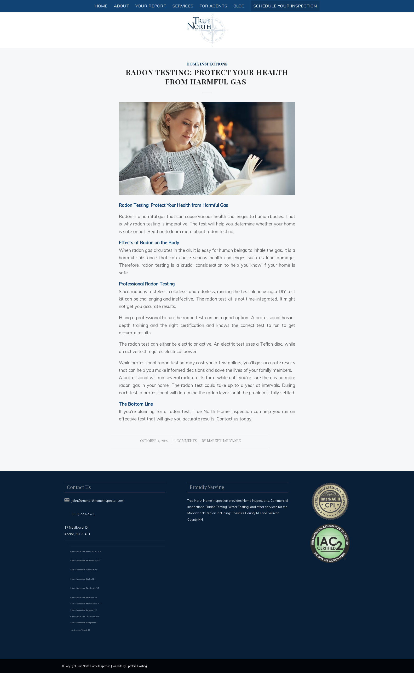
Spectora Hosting (136, 666)
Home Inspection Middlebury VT (85, 560)
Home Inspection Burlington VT (84, 588)
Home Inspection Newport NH (84, 622)
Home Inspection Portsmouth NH (85, 551)
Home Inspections (207, 63)
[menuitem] (101, 6)
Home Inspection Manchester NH (85, 603)
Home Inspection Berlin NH (83, 579)
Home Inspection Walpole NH (80, 630)
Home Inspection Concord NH (83, 610)
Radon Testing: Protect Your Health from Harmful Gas (207, 76)
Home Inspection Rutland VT (83, 569)
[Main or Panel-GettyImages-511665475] (207, 148)
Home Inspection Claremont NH (84, 616)
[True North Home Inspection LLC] (207, 30)
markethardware (224, 440)
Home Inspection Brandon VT (83, 597)
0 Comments (185, 440)
